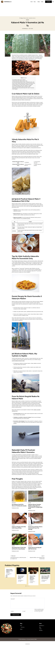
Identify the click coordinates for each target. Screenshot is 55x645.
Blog (40, 627)
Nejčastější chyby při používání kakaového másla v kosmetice (23, 87)
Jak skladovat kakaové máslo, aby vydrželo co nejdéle (21, 85)
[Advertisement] (27, 10)
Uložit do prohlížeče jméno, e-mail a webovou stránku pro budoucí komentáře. (39, 610)
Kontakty (48, 1)
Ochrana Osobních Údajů (32, 639)
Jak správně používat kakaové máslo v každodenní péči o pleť (23, 82)
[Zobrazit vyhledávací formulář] (53, 2)
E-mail (24, 611)
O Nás (42, 1)
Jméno (12, 611)
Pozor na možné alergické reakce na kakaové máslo (21, 86)
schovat (25, 77)
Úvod (31, 1)
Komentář (13, 598)
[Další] (48, 576)
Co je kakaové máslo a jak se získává (18, 79)
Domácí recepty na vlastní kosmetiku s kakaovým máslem (22, 84)
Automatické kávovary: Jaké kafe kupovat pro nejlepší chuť (18, 557)
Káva (21, 625)
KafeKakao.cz (25, 28)
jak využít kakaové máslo (35, 206)
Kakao (39, 1)
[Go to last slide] (6, 576)
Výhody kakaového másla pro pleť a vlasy (19, 80)
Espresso (22, 627)
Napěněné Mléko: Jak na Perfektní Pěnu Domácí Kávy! (37, 557)
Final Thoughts (14, 88)
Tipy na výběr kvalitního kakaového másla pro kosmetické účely (23, 83)
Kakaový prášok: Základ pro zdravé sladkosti (9, 571)
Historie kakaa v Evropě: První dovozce (21, 577)
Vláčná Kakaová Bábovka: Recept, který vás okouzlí (45, 577)
